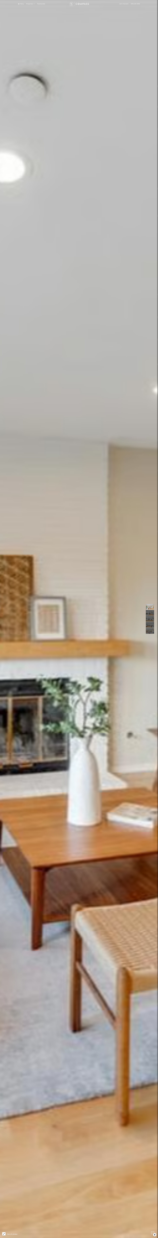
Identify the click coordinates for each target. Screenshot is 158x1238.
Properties (29, 4)
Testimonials (41, 4)
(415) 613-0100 (135, 4)
